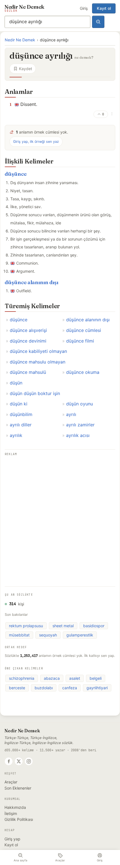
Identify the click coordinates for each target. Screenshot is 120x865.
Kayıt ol (104, 8)
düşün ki (18, 404)
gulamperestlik (79, 635)
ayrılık (16, 435)
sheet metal (63, 625)
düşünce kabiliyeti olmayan (38, 351)
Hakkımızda (15, 807)
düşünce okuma (82, 372)
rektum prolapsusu (26, 625)
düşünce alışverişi (28, 330)
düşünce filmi (80, 341)
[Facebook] (8, 761)
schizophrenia (21, 678)
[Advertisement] (60, 517)
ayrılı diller (21, 424)
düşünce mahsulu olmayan (37, 362)
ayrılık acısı (78, 435)
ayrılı (71, 414)
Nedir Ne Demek (20, 39)
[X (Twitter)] (19, 761)
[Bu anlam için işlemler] (112, 113)
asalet (74, 678)
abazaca (52, 678)
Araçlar (10, 782)
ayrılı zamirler (80, 424)
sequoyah (48, 635)
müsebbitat (19, 635)
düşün (16, 383)
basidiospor (93, 625)
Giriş (84, 8)
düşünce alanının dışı (31, 282)
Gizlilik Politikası (18, 819)
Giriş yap (12, 839)
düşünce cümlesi (83, 330)
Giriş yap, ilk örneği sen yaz (36, 141)
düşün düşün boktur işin (35, 393)
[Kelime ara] (98, 22)
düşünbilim (21, 414)
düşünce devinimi (28, 341)
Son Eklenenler (17, 788)
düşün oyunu (79, 404)
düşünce (16, 174)
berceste (17, 687)
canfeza (69, 687)
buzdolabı (44, 687)
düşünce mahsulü (28, 372)
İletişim (10, 813)
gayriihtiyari (97, 687)
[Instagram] (29, 761)
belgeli (96, 678)
